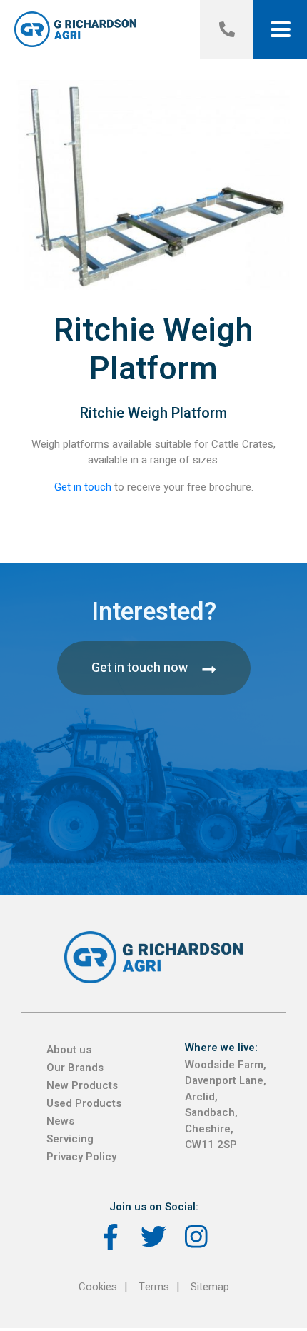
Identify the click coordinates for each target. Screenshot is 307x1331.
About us (68, 1050)
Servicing (70, 1139)
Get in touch (82, 487)
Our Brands (75, 1067)
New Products (82, 1085)
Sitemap (210, 1287)
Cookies (98, 1287)
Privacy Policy (81, 1157)
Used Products (83, 1103)
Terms (154, 1287)
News (60, 1121)
